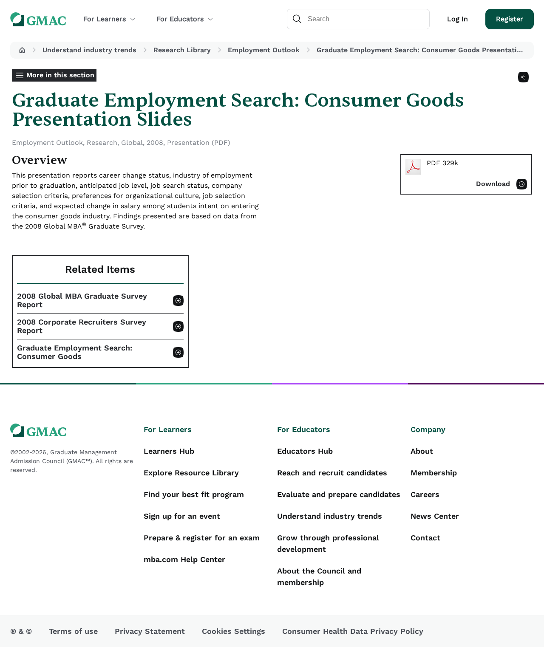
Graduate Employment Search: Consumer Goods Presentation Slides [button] (423, 50)
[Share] (523, 77)
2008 (155, 142)
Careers (425, 494)
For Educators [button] (180, 19)
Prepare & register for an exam (202, 537)
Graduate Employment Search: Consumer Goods (74, 352)
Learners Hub (169, 450)
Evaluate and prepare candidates (338, 494)
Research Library (182, 50)
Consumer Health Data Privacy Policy (352, 631)
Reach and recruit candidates (332, 472)
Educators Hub (305, 450)
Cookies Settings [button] (233, 631)
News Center (435, 515)
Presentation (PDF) (198, 142)
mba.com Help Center (184, 559)
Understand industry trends (89, 50)
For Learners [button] (104, 19)
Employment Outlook (264, 50)
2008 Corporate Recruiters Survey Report (81, 326)
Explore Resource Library (191, 472)
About (422, 450)
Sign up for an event (182, 515)
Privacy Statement (150, 631)
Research (102, 142)
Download (493, 184)
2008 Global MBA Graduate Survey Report (82, 300)
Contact (425, 537)
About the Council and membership (319, 576)
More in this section (60, 75)
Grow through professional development (328, 543)
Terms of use (73, 631)
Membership (434, 472)
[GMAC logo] (71, 431)
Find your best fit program (194, 494)
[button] (22, 50)
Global (132, 142)
